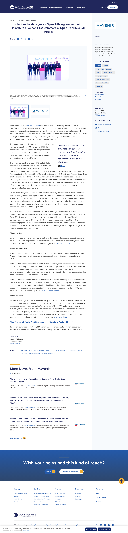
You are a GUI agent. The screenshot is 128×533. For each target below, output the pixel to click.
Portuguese (100, 69)
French (98, 72)
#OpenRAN (98, 99)
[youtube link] (105, 525)
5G (67, 350)
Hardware (24, 353)
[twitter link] (97, 525)
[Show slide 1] (19, 111)
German (108, 69)
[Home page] (21, 7)
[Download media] (86, 95)
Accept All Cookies (104, 529)
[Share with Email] (29, 39)
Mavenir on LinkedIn (104, 128)
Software (72, 350)
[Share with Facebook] (25, 39)
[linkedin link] (101, 525)
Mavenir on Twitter (103, 131)
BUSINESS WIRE (33, 125)
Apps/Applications (26, 350)
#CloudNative (99, 94)
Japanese (99, 86)
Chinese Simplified (102, 83)
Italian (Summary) (108, 72)
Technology (50, 350)
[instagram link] (113, 525)
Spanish (105, 65)
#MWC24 (98, 97)
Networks (80, 350)
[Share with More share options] (37, 39)
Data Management (34, 353)
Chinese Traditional (102, 79)
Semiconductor (60, 350)
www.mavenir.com (60, 317)
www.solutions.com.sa (50, 291)
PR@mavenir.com (15, 343)
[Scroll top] (122, 481)
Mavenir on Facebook (104, 124)
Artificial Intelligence (48, 353)
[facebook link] (109, 525)
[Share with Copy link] (33, 39)
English (98, 65)
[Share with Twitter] (21, 39)
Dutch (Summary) (102, 76)
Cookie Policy (25, 530)
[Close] (125, 529)
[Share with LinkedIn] (17, 39)
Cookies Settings (91, 529)
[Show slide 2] (40, 111)
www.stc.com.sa (63, 243)
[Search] (107, 2)
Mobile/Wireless (39, 350)
